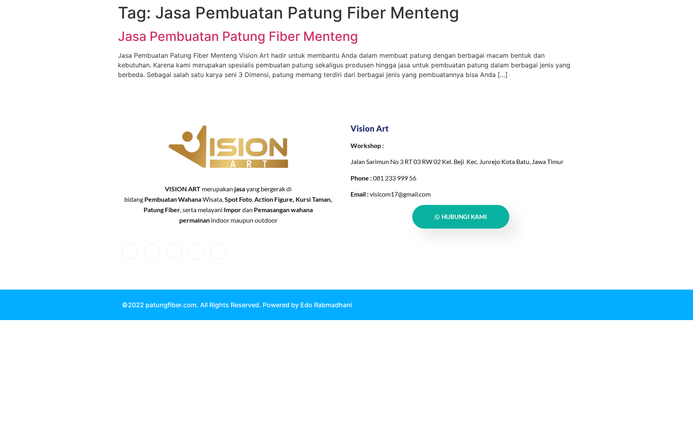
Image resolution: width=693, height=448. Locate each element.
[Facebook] (130, 251)
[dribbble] (196, 251)
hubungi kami (464, 216)
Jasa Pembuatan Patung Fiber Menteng (238, 36)
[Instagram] (218, 251)
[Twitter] (152, 251)
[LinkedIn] (174, 251)
